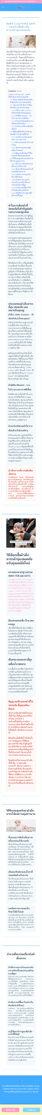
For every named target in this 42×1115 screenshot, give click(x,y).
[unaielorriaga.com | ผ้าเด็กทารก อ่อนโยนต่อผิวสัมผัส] (21, 7)
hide (19, 91)
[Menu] (3, 7)
